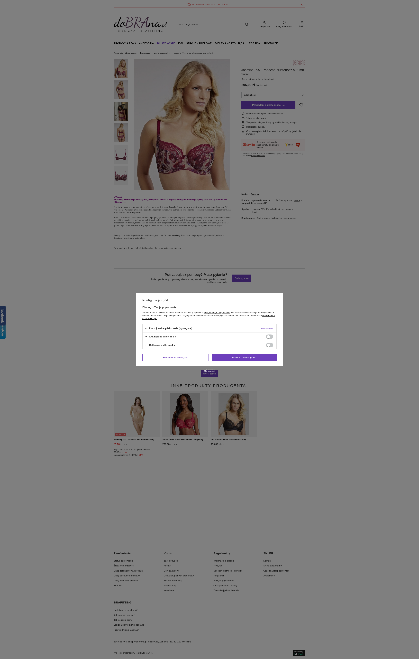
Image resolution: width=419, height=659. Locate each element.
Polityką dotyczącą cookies (217, 312)
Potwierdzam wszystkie (244, 357)
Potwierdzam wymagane (175, 357)
